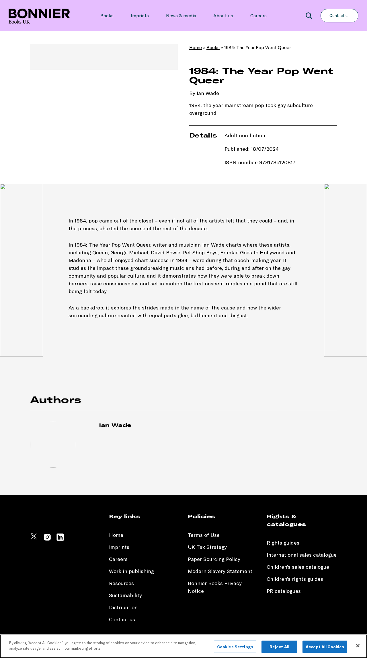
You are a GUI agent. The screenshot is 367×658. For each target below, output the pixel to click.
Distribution (123, 607)
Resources (121, 583)
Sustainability (126, 595)
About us (223, 15)
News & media (181, 15)
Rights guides (283, 542)
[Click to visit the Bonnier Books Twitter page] (34, 539)
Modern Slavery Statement (220, 571)
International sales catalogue (302, 554)
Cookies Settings (235, 646)
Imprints (140, 15)
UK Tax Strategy (207, 547)
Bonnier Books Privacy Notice (215, 587)
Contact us (339, 15)
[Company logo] (39, 15)
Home (195, 47)
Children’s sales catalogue (298, 567)
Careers (258, 15)
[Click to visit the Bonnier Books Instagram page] (47, 539)
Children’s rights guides (295, 579)
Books (107, 15)
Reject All (279, 646)
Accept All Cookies (325, 646)
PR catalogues (284, 591)
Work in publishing (131, 571)
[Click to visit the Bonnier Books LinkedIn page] (60, 539)
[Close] (358, 645)
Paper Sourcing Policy (214, 559)
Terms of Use (204, 535)
